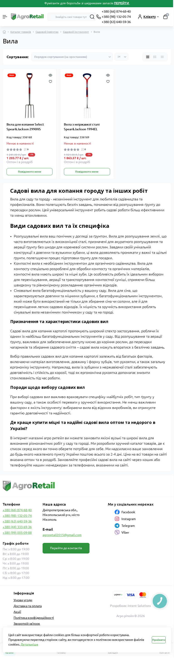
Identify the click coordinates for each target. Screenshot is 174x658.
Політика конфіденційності (34, 618)
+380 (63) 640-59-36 (116, 22)
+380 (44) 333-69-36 (17, 527)
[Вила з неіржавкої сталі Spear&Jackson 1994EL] (87, 96)
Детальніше (29, 644)
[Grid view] (147, 57)
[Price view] (162, 57)
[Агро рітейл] (29, 486)
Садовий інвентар (47, 31)
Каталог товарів (20, 31)
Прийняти (158, 639)
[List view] (155, 57)
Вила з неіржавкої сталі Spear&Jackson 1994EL (82, 127)
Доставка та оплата (28, 606)
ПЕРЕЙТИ (122, 3)
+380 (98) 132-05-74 (116, 17)
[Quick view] (50, 75)
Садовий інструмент (76, 31)
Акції (17, 612)
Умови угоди (23, 600)
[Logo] (27, 16)
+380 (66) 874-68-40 (116, 11)
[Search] (92, 16)
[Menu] (5, 16)
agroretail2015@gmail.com (62, 535)
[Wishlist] (50, 81)
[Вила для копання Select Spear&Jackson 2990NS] (30, 96)
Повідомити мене (29, 171)
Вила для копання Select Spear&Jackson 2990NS (25, 127)
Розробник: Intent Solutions (130, 606)
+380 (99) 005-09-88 (17, 532)
